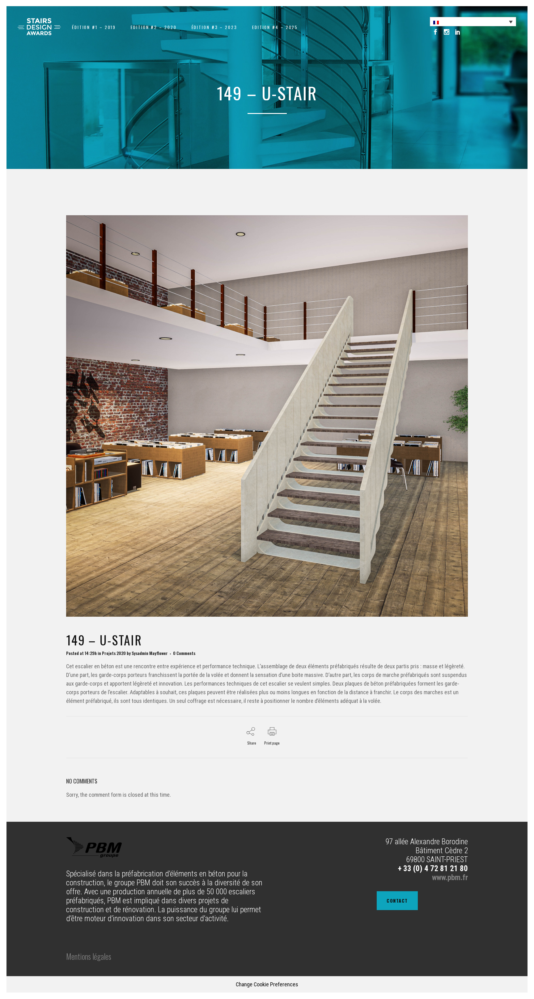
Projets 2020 (114, 653)
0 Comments (184, 653)
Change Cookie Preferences (267, 984)
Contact (397, 900)
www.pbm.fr (450, 877)
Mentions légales (88, 956)
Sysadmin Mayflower (150, 653)
